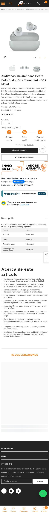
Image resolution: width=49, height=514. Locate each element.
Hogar (3, 9)
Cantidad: (5, 119)
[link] (42, 149)
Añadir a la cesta (19, 150)
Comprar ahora (24, 157)
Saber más (24, 204)
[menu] (3, 3)
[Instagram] (11, 491)
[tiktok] (18, 491)
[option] (24, 37)
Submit (40, 481)
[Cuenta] (38, 3)
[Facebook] (4, 491)
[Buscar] (10, 3)
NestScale (30, 145)
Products (11, 9)
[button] (40, 57)
